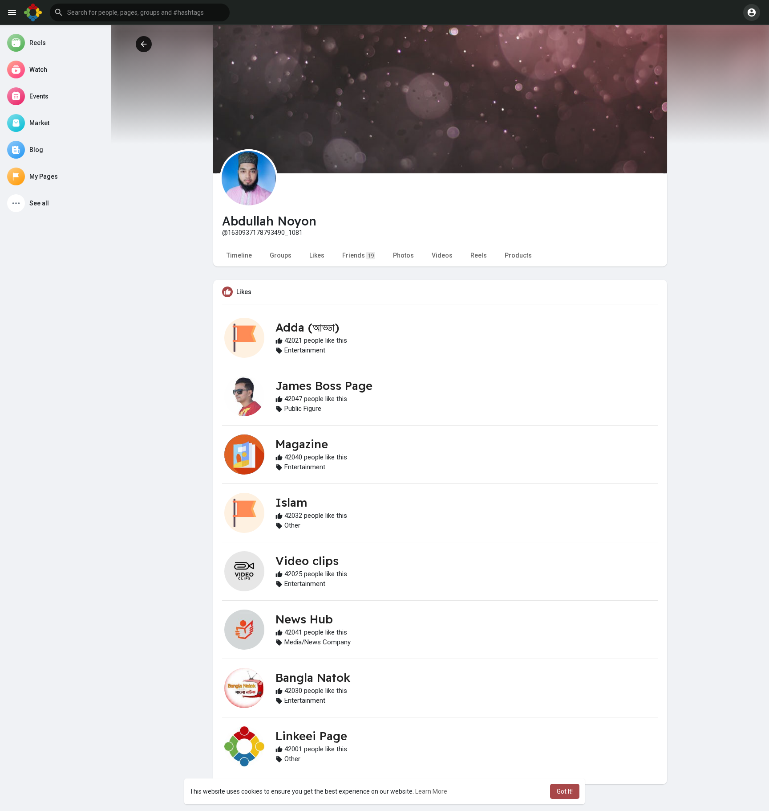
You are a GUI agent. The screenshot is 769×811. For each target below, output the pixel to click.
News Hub (304, 619)
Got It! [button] (565, 791)
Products (518, 255)
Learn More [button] (431, 791)
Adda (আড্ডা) (307, 327)
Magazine (301, 444)
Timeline (239, 255)
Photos (403, 255)
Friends (358, 255)
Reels (478, 255)
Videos (442, 255)
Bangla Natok (312, 677)
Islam (291, 502)
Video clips (307, 560)
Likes (316, 255)
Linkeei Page (311, 736)
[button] (140, 12)
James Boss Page (323, 385)
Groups (280, 255)
